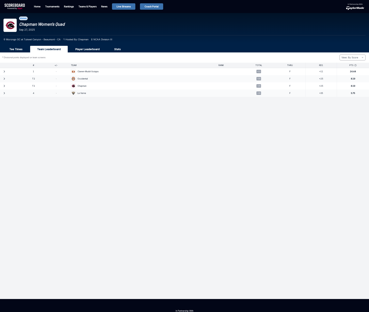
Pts (351, 65)
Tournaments (52, 6)
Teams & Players (87, 6)
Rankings (69, 6)
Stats (117, 49)
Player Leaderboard (87, 49)
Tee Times (15, 49)
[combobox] (353, 57)
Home (37, 6)
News (104, 6)
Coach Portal (152, 6)
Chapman (83, 39)
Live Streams (124, 6)
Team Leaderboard (49, 49)
